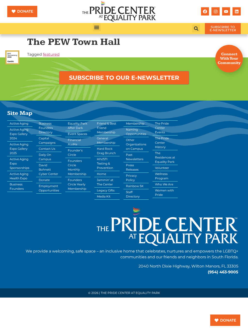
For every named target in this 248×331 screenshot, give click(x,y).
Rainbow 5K (135, 186)
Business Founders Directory (46, 128)
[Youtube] (226, 11)
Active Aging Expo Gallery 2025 (19, 148)
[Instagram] (215, 11)
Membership (135, 123)
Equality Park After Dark (77, 126)
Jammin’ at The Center (105, 182)
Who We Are (164, 184)
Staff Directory (133, 194)
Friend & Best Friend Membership (106, 128)
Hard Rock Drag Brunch (106, 151)
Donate (44, 180)
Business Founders (17, 186)
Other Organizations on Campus (136, 144)
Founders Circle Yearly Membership (77, 184)
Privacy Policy (131, 178)
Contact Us (47, 148)
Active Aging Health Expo (19, 176)
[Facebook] (205, 11)
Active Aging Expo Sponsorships (19, 163)
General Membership (106, 140)
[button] (97, 27)
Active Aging (19, 123)
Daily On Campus (45, 157)
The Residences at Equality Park (165, 157)
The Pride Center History (162, 142)
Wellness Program (161, 176)
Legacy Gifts (106, 190)
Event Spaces (77, 134)
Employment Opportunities (49, 188)
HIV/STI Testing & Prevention (105, 163)
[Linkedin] (236, 11)
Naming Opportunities (136, 132)
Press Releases (132, 167)
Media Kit (103, 196)
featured (51, 54)
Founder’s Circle (75, 153)
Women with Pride (164, 193)
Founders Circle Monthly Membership (77, 167)
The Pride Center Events (162, 128)
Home (101, 174)
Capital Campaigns (47, 140)
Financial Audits (74, 142)
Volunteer (162, 168)
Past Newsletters (134, 157)
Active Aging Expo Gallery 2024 (19, 134)
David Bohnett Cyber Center (48, 169)
